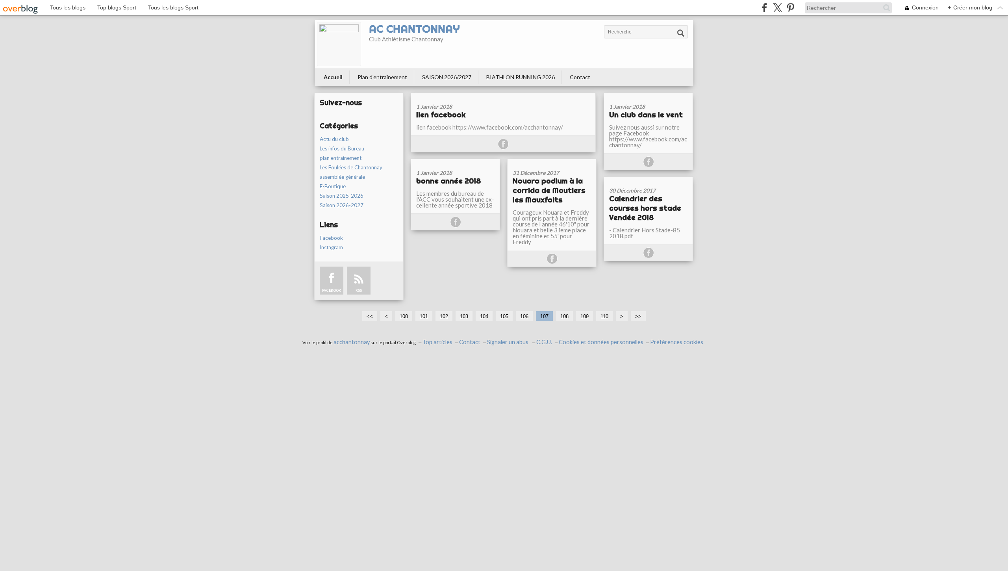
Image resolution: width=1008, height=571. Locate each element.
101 (424, 316)
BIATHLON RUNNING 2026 (520, 77)
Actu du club (334, 139)
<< (370, 316)
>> (638, 316)
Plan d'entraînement (382, 77)
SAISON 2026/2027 (446, 77)
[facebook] (764, 7)
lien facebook (440, 114)
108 (564, 316)
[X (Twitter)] (777, 7)
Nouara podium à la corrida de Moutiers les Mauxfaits (549, 190)
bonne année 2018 (448, 180)
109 (584, 316)
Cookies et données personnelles (601, 342)
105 (504, 316)
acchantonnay (352, 342)
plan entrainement (340, 158)
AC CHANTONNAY (414, 28)
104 (484, 316)
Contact (580, 77)
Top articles (437, 342)
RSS (359, 290)
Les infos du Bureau (342, 148)
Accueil (333, 77)
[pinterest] (790, 7)
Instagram (331, 247)
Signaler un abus (508, 342)
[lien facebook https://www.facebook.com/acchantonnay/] (503, 95)
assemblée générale (342, 177)
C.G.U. (544, 342)
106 (524, 316)
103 (464, 316)
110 (604, 316)
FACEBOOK (331, 290)
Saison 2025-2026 (341, 196)
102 (444, 316)
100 (404, 316)
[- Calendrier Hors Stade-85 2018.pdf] (648, 179)
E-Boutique (333, 186)
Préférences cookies (676, 342)
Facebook (331, 238)
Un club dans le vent (646, 114)
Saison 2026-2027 (341, 205)
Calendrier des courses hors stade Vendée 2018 (645, 208)
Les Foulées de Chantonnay (351, 167)
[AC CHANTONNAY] (339, 44)
